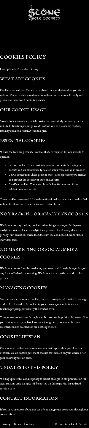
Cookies (29, 424)
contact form (7, 414)
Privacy (6, 424)
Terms (17, 424)
